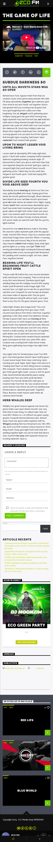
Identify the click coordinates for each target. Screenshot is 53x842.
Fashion (28, 56)
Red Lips (27, 720)
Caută (5, 523)
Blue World (27, 790)
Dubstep (19, 56)
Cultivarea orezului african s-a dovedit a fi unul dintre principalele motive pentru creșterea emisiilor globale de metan (27, 545)
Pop (36, 56)
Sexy (11, 707)
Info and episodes (26, 642)
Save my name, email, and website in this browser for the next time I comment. (29, 508)
